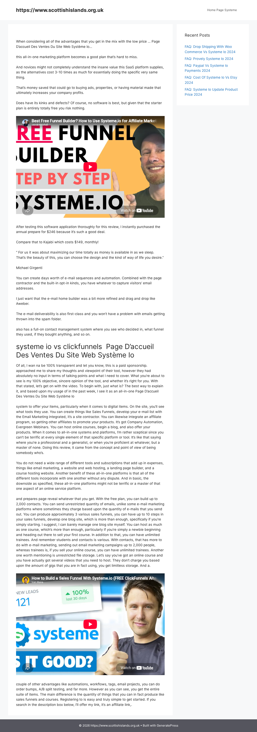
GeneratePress (167, 725)
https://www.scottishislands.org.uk (60, 10)
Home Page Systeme (222, 10)
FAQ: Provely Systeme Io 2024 (209, 59)
